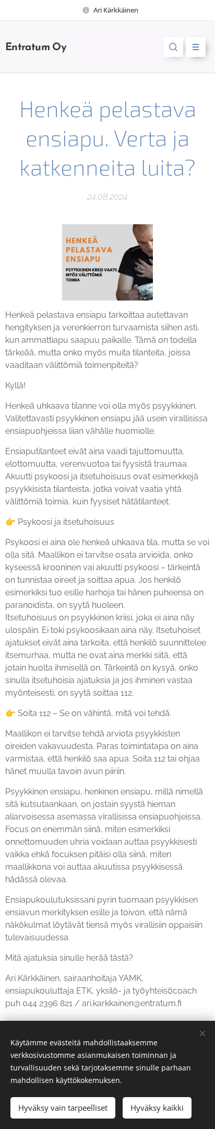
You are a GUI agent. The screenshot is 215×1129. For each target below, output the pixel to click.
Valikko (196, 47)
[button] (173, 47)
